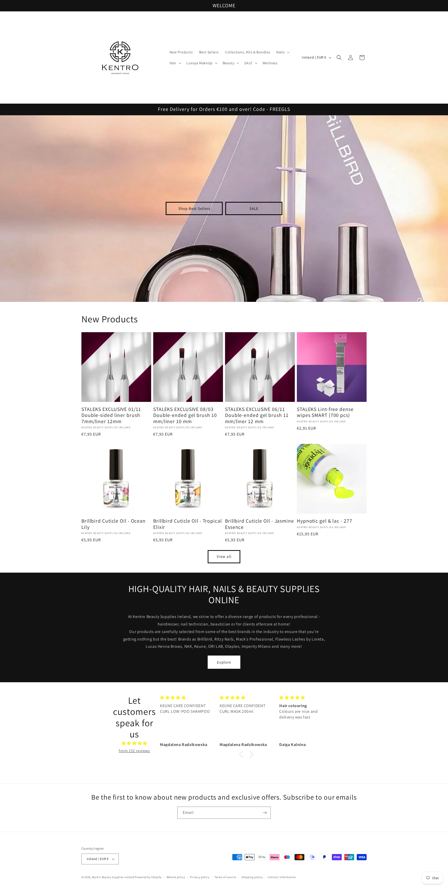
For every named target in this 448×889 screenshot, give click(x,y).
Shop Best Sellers (194, 208)
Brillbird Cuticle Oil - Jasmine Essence (259, 524)
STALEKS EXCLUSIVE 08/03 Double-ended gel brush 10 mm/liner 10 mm (185, 415)
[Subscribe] (264, 813)
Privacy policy (199, 877)
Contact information (282, 877)
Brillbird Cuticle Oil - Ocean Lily (113, 524)
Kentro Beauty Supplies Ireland (113, 877)
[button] (282, 52)
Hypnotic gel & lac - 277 (324, 521)
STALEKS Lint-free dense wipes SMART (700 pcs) (325, 412)
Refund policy (176, 877)
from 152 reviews (134, 750)
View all (224, 556)
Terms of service (225, 877)
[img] (134, 743)
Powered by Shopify (148, 877)
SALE (253, 208)
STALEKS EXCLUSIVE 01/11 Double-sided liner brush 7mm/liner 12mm (111, 415)
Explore (224, 662)
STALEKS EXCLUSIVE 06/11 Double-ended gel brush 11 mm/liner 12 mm (257, 415)
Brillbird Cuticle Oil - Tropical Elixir (187, 524)
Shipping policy (252, 877)
